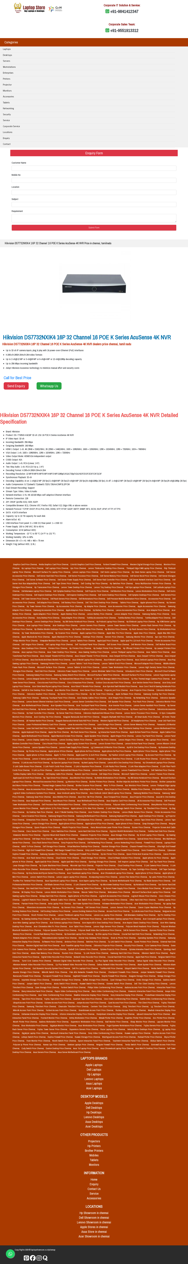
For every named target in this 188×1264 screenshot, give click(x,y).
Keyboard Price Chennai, (118, 709)
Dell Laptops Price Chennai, (57, 568)
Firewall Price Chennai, (153, 842)
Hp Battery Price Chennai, (104, 610)
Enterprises (8, 73)
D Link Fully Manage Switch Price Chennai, (112, 678)
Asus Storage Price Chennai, (123, 835)
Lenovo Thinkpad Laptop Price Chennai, (128, 652)
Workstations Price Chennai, (52, 869)
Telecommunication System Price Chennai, (60, 938)
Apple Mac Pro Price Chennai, (120, 633)
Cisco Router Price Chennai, (54, 743)
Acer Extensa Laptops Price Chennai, (65, 922)
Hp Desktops (94, 1112)
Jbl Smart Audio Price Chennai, (148, 717)
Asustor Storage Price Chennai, (27, 972)
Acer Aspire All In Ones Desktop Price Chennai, (102, 922)
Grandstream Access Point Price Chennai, (96, 1010)
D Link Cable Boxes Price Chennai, (27, 766)
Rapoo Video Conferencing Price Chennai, (72, 991)
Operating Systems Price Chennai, (152, 938)
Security (7, 115)
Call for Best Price (17, 377)
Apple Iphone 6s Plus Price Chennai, (117, 751)
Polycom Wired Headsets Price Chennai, (143, 926)
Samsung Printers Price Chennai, (54, 663)
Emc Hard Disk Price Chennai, (38, 888)
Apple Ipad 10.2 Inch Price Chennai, (27, 778)
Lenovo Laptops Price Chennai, (86, 572)
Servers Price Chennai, (115, 637)
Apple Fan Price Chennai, (59, 732)
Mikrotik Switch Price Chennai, (55, 972)
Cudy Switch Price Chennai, (33, 1048)
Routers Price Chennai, (72, 953)
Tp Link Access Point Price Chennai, (146, 911)
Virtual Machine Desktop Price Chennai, (83, 846)
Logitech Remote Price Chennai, (36, 899)
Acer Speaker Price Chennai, (63, 705)
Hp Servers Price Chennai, (72, 907)
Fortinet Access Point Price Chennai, (62, 1010)
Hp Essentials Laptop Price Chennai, (79, 934)
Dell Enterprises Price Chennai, (90, 819)
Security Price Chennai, (134, 945)
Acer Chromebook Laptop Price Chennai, (117, 873)
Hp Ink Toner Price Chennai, (102, 694)
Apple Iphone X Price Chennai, (128, 823)
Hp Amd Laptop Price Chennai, (94, 762)
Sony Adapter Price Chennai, (74, 617)
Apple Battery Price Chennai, (73, 614)
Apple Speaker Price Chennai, (96, 736)
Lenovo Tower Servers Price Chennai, (123, 625)
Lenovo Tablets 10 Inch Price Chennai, (84, 667)
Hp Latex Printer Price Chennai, (162, 877)
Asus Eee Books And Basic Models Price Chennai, (51, 659)
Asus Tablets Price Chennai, (158, 652)
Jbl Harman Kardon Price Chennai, (40, 720)
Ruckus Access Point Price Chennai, (131, 1010)
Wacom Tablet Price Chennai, (94, 892)
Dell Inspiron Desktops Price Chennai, (49, 595)
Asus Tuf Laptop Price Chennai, (86, 1048)
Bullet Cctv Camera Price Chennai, (52, 949)
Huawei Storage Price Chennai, (88, 1037)
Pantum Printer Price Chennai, (34, 903)
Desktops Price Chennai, (93, 637)
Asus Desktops (94, 1122)
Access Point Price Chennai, (118, 911)
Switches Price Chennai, (96, 941)
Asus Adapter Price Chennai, (92, 789)
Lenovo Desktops (94, 1117)
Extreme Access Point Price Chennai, (60, 1002)
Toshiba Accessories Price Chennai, (102, 617)
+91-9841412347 (124, 11)
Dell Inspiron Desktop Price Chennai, (82, 595)
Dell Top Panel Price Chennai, (162, 861)
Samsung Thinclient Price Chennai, (42, 1006)
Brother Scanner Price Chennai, (89, 785)
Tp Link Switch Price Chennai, (120, 941)
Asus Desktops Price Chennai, (34, 648)
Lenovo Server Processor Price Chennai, (141, 713)
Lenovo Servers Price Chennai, (93, 625)
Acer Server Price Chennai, (91, 690)
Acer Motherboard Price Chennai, (36, 705)
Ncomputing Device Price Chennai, (103, 877)
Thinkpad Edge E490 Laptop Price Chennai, (144, 568)
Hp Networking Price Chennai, (146, 697)
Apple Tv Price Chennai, (64, 755)
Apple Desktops (94, 1103)
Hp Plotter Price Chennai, (36, 751)
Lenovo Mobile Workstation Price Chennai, (62, 892)
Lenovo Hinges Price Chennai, (132, 739)
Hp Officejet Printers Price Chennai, (138, 648)
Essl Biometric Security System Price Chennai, (52, 968)
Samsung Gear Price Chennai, (39, 797)
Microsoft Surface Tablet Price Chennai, (103, 675)
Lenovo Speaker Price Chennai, (45, 747)
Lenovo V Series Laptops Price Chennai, (49, 758)
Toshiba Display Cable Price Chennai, (29, 774)
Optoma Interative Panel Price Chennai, (145, 949)
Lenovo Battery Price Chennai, (100, 614)
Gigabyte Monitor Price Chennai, (63, 1025)
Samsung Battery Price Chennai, (156, 614)
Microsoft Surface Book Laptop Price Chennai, (151, 892)
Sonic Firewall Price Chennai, (153, 850)
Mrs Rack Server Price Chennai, (84, 732)
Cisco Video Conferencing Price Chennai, (121, 999)
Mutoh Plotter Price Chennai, (25, 1021)
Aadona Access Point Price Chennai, (140, 987)
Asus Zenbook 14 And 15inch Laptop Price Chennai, (111, 793)
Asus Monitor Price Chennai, (81, 778)
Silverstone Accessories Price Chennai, (43, 907)
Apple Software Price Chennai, (129, 694)
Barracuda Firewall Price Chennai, (27, 976)
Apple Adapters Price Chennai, (46, 614)
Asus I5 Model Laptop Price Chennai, (119, 659)
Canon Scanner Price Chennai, (34, 816)
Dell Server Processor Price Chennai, (83, 576)
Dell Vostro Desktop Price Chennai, (112, 595)
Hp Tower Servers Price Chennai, (41, 606)
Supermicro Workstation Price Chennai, (87, 1021)
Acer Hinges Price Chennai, (120, 697)
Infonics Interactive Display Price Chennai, (77, 1014)
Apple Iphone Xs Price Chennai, (156, 858)
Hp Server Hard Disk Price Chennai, (53, 709)
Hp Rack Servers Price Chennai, (142, 629)
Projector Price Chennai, (106, 865)
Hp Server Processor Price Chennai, (73, 694)
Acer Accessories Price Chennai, (122, 606)
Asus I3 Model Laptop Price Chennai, (87, 659)
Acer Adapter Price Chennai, (159, 610)
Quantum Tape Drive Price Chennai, (88, 999)
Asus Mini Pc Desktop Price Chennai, (150, 1048)
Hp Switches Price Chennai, (122, 583)
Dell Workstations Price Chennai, (92, 598)
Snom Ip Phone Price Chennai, (124, 938)
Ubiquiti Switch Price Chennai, (137, 968)
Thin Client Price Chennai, (149, 1002)
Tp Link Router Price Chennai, (96, 953)
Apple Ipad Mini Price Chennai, (74, 861)
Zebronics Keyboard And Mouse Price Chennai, (103, 713)
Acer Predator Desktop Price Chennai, (104, 812)
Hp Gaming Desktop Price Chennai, (36, 919)
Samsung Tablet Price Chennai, (89, 888)
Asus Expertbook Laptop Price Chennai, (61, 880)
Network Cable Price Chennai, (64, 899)
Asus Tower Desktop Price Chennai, (62, 652)
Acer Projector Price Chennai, (142, 690)
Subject (15, 199)
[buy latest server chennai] (45, 1258)
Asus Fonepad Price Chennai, (116, 797)
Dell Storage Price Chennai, (54, 846)
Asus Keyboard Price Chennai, (39, 800)
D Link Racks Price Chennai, (115, 766)
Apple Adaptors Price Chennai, (79, 610)
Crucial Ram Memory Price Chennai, (48, 934)
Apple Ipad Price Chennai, (108, 640)
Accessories (8, 97)
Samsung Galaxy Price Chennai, (39, 675)
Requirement (17, 211)
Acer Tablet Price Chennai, (80, 926)
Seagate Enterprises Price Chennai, (92, 838)
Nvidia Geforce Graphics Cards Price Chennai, (88, 709)
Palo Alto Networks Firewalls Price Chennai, (88, 972)
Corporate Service (11, 126)
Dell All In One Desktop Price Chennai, (38, 690)
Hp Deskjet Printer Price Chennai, (107, 648)
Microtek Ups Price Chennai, (82, 865)
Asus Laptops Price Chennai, (34, 652)
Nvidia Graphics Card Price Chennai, (54, 564)
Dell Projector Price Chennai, (97, 591)
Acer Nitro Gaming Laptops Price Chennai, (31, 922)
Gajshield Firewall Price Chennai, (87, 976)
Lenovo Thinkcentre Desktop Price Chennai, (106, 568)
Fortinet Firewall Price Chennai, (116, 564)
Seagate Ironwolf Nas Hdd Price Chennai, (74, 728)
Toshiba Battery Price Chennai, (131, 617)
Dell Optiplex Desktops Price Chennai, (144, 595)
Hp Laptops (94, 1074)
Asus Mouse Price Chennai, (64, 800)
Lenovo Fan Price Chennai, (105, 739)
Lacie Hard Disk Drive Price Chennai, (93, 831)
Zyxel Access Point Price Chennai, (122, 1002)
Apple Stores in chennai (94, 1227)
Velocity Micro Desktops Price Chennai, (144, 1029)
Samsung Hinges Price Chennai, (61, 816)
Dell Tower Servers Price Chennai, (35, 598)
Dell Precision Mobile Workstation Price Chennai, (127, 598)
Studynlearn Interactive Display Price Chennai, (115, 1014)
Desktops (7, 55)
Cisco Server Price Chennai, (38, 831)
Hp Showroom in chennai (94, 1213)
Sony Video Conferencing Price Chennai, (106, 1033)
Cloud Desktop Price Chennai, (130, 865)
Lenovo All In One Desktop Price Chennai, (125, 762)
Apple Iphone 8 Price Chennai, (71, 823)
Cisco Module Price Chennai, (149, 888)
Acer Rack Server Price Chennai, (40, 858)
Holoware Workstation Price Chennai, (117, 903)
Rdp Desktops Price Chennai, (105, 728)
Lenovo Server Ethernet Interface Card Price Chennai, (48, 701)
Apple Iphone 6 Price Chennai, (61, 751)
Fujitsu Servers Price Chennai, (156, 1025)
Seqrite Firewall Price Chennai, (115, 976)
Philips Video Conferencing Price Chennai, (106, 987)
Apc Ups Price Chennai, (165, 637)
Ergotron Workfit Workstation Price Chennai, (128, 831)
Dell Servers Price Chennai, (97, 907)
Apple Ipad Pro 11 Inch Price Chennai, (92, 755)
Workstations (9, 67)
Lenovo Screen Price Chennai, (111, 743)
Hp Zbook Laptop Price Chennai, (65, 919)
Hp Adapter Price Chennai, (95, 606)
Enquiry (6, 138)
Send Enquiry (16, 386)
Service (6, 120)
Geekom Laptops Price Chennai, (81, 1044)
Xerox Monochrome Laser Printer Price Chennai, (111, 827)
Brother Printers (94, 1151)
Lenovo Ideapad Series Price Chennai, (42, 678)
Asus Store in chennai (94, 1232)
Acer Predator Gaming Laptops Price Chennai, (123, 919)
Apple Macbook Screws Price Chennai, (67, 736)
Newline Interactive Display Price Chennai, (91, 995)
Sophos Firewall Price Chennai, (61, 1037)
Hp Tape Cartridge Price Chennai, (143, 869)
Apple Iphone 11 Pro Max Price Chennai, (88, 808)
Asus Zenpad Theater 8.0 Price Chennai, (57, 656)
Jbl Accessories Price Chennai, (150, 800)
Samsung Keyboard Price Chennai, (123, 816)
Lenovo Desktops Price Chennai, (48, 621)
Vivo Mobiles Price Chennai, (163, 789)
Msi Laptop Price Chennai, (65, 838)
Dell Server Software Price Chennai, (41, 579)
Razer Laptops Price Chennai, (113, 1029)
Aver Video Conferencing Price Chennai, (55, 995)
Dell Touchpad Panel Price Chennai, (90, 644)
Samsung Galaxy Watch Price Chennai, (70, 675)
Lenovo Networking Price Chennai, (128, 842)
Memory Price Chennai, (22, 934)
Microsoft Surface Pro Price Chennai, (137, 675)
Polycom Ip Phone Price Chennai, (27, 1044)
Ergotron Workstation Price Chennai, (80, 869)
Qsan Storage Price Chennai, (47, 987)
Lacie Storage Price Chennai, (109, 724)
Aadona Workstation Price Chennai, (54, 1021)
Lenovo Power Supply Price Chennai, (74, 747)
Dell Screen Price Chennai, (118, 644)
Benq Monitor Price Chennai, (163, 804)
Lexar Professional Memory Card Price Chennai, (46, 724)
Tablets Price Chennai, (129, 602)
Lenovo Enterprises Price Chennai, (118, 819)
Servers (6, 61)
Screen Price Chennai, (141, 827)
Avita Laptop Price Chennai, (60, 903)
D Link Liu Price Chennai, (42, 770)
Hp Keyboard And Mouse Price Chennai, (76, 678)
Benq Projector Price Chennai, (117, 789)
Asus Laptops (94, 1083)
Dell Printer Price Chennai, (91, 919)
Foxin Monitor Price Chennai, (39, 1040)
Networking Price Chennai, (164, 934)
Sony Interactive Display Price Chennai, (127, 995)
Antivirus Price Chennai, (75, 941)
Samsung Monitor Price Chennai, (140, 637)
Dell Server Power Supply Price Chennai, (75, 579)
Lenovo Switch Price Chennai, (42, 877)
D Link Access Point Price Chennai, (35, 762)
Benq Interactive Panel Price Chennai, (38, 991)
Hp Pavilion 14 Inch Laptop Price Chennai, (126, 755)
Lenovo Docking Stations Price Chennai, (88, 911)
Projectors (94, 1141)
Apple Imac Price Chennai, (145, 633)
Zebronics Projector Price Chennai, (108, 945)
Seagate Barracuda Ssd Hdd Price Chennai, (81, 717)
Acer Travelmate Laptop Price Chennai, (83, 873)
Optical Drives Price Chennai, (149, 838)
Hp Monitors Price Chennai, (116, 629)
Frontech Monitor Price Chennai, (54, 1018)
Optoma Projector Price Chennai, (114, 949)
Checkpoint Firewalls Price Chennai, (124, 972)
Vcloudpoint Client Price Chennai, (139, 671)
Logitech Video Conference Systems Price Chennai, (34, 793)
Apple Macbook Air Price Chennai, (36, 637)
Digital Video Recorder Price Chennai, (57, 957)
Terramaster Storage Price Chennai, (66, 979)
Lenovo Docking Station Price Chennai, (76, 739)
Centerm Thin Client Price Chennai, (106, 1006)
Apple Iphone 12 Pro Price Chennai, (83, 896)
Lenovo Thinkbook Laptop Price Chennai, (75, 915)
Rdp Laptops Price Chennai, (158, 739)
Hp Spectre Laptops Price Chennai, (65, 762)
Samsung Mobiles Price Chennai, (147, 793)
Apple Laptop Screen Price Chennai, (82, 743)
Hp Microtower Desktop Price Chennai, (116, 884)
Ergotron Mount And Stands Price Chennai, (61, 835)
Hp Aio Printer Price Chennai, (113, 854)
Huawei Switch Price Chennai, (93, 983)
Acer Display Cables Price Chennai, (92, 697)
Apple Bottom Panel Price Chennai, (144, 732)
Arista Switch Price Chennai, (66, 983)
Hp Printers (94, 1146)
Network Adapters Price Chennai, (27, 938)
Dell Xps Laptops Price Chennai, (138, 587)
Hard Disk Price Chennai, (45, 671)
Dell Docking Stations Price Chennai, (56, 911)
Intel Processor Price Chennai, (115, 899)
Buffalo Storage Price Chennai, (96, 979)
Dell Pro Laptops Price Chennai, (85, 968)
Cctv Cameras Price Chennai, (157, 945)
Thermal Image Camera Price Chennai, (58, 785)
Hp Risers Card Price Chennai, (143, 709)
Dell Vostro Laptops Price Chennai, (116, 572)
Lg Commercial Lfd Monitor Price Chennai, (108, 747)
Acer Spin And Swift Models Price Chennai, (120, 686)
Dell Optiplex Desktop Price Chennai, (68, 591)
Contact (7, 144)
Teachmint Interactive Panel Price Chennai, (131, 1040)
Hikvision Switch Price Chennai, (155, 953)
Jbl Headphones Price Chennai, (144, 720)
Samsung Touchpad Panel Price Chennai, (58, 697)
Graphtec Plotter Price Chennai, (138, 1018)
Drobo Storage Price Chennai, (149, 979)
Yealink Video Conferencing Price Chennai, (157, 999)
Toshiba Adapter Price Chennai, (158, 617)
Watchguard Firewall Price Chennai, (84, 854)
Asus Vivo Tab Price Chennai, (90, 797)
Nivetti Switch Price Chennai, (64, 1040)
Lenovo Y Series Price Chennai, (162, 774)
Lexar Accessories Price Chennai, (82, 724)
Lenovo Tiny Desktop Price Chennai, (109, 587)
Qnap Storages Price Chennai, (155, 823)
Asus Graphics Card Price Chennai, (121, 800)
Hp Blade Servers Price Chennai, (157, 880)
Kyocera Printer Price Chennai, (162, 930)
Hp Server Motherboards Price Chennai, (126, 880)
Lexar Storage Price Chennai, (25, 865)
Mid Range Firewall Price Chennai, (69, 850)
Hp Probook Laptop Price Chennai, (110, 621)
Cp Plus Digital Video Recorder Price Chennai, (115, 960)
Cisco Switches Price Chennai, (64, 831)
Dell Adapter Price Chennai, (48, 602)
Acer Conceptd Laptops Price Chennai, (159, 919)
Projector (7, 85)
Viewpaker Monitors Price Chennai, (54, 640)
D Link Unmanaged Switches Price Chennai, (115, 758)
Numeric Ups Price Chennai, (86, 774)
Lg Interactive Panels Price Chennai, (113, 732)
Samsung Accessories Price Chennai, (49, 610)
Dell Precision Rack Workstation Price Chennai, (61, 804)
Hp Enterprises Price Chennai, (62, 819)
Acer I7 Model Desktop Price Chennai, (71, 812)
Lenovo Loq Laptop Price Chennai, (108, 915)
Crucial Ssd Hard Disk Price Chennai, (137, 934)
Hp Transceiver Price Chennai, (47, 587)
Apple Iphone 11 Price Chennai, (39, 755)
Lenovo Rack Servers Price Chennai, (156, 625)
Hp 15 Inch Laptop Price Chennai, (151, 835)
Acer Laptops (94, 1088)
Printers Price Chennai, (58, 648)
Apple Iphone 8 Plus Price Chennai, (100, 823)
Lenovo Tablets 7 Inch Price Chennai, (85, 663)
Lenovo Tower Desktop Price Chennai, (77, 587)
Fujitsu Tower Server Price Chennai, (52, 1029)
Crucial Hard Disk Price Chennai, (121, 957)
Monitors (7, 91)
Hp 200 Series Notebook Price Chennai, (79, 621)
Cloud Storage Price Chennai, (94, 858)
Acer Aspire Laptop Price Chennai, (93, 880)
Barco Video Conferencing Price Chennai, (109, 991)
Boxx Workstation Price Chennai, (35, 1025)
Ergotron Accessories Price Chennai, (112, 869)
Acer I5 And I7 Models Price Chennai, (86, 686)
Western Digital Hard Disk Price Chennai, (43, 945)
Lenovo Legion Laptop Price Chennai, (72, 877)
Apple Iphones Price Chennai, (153, 602)
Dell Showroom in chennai (94, 1217)
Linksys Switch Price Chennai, (33, 1037)
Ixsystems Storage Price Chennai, (36, 979)
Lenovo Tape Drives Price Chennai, (149, 819)
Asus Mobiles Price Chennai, (65, 797)
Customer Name (19, 162)
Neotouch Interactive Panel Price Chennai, (69, 1033)
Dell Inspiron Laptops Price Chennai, (133, 861)
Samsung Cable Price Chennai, (26, 697)
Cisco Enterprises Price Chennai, (80, 682)
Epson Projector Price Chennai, (48, 827)
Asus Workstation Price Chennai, (91, 1025)
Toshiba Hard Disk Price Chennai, (161, 831)
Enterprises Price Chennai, (37, 819)
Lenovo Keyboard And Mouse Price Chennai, (72, 770)
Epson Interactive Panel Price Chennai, (94, 1040)
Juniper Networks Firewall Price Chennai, (158, 972)
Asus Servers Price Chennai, (45, 1052)
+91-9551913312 (124, 30)
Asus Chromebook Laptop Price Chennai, (117, 1048)
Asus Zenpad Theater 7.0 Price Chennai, (91, 656)
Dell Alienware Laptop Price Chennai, (37, 591)
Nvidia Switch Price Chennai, (163, 968)
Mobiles (94, 1155)
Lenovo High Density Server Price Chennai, (157, 667)
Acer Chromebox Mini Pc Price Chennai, (51, 926)
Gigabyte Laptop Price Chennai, (35, 1033)
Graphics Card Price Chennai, (25, 564)
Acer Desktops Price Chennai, (66, 625)
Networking (8, 109)
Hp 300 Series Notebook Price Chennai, (144, 778)
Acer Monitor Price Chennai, (67, 690)
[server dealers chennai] (26, 1258)
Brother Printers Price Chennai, (102, 781)
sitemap (52, 1249)
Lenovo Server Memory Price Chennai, (140, 724)
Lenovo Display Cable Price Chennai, (42, 739)
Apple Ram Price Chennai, (146, 957)
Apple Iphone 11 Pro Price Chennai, (55, 808)
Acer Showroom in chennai (94, 1236)
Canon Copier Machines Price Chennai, (155, 907)
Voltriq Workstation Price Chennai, (83, 1018)
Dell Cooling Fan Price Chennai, (95, 583)
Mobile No (16, 174)
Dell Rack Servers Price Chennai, (64, 598)
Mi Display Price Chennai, (32, 892)
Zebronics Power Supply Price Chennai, (73, 671)
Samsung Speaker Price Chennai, (54, 854)
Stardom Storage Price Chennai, (115, 846)
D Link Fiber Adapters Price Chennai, (144, 766)
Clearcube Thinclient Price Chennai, (74, 1006)
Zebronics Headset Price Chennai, (41, 694)
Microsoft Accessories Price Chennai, (48, 781)
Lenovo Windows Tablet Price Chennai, (108, 671)
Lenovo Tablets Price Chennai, (83, 640)
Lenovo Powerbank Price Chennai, (135, 770)
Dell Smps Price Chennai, (109, 774)
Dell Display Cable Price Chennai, (60, 774)
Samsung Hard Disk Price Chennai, (125, 953)
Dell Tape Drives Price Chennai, (66, 583)
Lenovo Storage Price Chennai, (45, 823)
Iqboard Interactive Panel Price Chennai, (154, 1014)
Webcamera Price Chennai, (119, 892)
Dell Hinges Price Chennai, (33, 644)
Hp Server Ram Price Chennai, (69, 713)
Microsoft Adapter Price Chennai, (148, 663)
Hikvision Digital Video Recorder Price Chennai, (73, 960)
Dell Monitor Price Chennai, (143, 644)
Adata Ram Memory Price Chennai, (46, 953)
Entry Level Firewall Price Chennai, (99, 850)
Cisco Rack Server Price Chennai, (46, 842)
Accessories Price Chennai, (159, 598)
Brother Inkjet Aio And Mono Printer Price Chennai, (137, 781)
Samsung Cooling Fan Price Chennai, (159, 694)
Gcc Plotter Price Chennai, (164, 1018)
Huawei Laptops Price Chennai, (138, 1033)
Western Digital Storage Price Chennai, (146, 564)
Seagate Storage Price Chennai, (142, 976)
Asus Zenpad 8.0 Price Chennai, (122, 656)
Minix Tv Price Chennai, (114, 785)
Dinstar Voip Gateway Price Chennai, (94, 938)
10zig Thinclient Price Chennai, (136, 1006)
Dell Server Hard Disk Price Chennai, (52, 576)
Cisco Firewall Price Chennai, (127, 850)
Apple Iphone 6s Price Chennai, (88, 751)
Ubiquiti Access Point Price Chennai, (28, 1002)
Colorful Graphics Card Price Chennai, (86, 564)
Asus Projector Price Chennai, (142, 797)
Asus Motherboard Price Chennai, (91, 800)
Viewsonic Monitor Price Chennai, (27, 835)
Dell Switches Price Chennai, (163, 770)
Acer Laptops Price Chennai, (39, 625)
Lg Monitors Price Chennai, (77, 781)
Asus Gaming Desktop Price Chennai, (94, 652)
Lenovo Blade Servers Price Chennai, (137, 812)
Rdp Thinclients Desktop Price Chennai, (136, 728)
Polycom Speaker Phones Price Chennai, (60, 930)
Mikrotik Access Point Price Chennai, (29, 1010)
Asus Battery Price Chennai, (66, 789)
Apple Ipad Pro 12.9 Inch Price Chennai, (137, 640)
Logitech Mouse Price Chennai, (144, 896)
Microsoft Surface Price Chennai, (51, 667)
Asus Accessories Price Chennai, (40, 789)
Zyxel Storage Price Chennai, (122, 979)
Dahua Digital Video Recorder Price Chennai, (156, 960)
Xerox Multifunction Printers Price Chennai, (153, 583)
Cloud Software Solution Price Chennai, (124, 858)
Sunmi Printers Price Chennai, (146, 941)
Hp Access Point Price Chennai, (158, 755)
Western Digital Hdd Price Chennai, (115, 720)
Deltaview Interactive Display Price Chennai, (40, 1014)
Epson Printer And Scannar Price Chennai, (144, 854)
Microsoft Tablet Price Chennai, (135, 774)
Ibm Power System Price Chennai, (87, 903)
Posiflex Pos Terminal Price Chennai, (28, 880)
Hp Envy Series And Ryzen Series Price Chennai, (46, 873)
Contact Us (94, 1189)
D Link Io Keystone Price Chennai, (88, 766)
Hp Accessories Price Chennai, (69, 606)
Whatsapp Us (49, 386)
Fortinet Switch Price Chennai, (74, 987)
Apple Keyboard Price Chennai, (34, 732)
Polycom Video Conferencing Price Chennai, (131, 804)
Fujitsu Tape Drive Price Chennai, (58, 999)
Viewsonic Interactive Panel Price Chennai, (146, 991)
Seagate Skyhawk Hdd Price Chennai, (117, 717)
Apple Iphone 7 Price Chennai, (145, 751)
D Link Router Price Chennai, (146, 758)
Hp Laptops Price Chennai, (33, 568)
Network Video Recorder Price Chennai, (90, 957)
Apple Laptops (94, 1065)
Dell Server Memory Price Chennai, (114, 576)
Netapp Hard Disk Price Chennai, (53, 896)
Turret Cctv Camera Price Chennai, (37, 960)
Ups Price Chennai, (78, 568)
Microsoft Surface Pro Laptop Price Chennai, (52, 572)
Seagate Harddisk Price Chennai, (122, 838)
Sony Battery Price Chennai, (48, 617)
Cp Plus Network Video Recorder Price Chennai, (76, 964)
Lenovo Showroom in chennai (94, 1222)
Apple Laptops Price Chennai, (92, 633)
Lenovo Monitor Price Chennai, (26, 808)
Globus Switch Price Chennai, (162, 1040)
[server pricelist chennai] (39, 1258)
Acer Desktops (94, 1126)
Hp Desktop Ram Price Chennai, (40, 812)
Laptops (7, 49)
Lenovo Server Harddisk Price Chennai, (150, 705)
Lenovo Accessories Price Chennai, (130, 610)
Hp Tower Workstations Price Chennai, (38, 633)
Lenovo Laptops (94, 1079)
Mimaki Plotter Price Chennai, (111, 1018)
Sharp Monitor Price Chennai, (143, 1021)
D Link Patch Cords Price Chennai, (58, 766)
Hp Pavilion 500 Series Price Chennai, (88, 629)
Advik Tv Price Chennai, (31, 846)
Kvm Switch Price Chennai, (89, 899)
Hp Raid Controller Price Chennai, (41, 713)
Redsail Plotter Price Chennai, (150, 1037)
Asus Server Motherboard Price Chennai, (74, 1052)
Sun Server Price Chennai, (63, 888)
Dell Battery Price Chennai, (72, 602)
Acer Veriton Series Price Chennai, (147, 682)
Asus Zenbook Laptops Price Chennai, (151, 659)
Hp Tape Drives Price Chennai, (55, 778)
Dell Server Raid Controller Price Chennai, (110, 579)
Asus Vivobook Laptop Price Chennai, (73, 793)
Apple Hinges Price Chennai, (123, 736)
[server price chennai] (33, 1258)
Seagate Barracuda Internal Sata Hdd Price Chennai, (77, 720)
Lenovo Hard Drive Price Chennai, (106, 770)
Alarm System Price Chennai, (150, 964)
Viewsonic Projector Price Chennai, (95, 835)
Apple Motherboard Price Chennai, (35, 736)
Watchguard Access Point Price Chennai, (119, 1037)
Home (94, 1179)
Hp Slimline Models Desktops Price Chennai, (52, 629)
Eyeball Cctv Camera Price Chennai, (83, 949)
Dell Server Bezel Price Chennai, (144, 576)
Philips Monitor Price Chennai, (26, 640)
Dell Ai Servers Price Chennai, (135, 930)
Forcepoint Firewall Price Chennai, (57, 976)
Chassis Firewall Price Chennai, (143, 846)
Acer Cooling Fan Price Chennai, (48, 717)
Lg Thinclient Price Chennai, (163, 1006)
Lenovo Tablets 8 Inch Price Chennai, (117, 663)
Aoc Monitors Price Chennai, (137, 785)
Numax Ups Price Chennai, (54, 1044)
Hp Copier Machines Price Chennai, (54, 865)
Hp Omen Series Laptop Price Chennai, (148, 572)
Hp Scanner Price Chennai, (67, 633)
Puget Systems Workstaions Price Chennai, (125, 1025)
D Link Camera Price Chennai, (156, 865)
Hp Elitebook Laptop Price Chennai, (141, 621)
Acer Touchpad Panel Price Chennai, (92, 705)
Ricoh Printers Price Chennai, (44, 915)
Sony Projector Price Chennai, (73, 842)
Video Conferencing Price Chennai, (97, 804)
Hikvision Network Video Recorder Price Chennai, (33, 964)
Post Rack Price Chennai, (144, 701)
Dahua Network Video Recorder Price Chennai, (116, 964)
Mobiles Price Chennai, (141, 789)
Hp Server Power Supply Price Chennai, (119, 888)
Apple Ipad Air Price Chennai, (47, 861)
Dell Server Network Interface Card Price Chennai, (150, 579)
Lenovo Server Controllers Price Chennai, (89, 701)
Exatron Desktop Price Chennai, (59, 1048)
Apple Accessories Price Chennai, (152, 606)
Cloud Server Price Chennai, (68, 858)
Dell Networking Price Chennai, (100, 842)
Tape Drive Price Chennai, (32, 999)
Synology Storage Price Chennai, (103, 861)
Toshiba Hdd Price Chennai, (112, 968)
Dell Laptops (94, 1069)
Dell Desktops (94, 1108)
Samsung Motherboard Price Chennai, (92, 816)
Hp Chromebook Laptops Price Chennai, (159, 762)
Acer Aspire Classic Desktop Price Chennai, (141, 922)
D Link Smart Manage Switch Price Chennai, (124, 808)
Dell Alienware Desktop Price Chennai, (140, 915)
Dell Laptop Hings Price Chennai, (60, 644)
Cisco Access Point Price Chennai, (51, 682)
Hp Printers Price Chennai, (80, 648)
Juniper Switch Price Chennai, (40, 983)
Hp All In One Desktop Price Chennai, (142, 747)
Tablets (6, 103)
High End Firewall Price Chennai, (40, 850)
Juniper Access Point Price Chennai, (92, 1002)
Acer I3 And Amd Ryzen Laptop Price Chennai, (51, 686)
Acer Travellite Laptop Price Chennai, (76, 945)
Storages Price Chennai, (23, 671)
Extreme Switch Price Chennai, (120, 983)
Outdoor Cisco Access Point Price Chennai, (113, 682)
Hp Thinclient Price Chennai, (156, 808)
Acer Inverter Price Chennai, (120, 705)
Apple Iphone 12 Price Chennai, (148, 873)
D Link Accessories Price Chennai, (81, 758)
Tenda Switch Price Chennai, (137, 1044)
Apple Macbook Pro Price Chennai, (67, 637)
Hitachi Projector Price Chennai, (75, 827)
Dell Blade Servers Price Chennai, (59, 884)
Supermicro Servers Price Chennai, (84, 1029)
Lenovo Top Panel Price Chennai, (149, 736)
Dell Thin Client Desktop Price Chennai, (102, 602)
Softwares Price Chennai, (52, 941)
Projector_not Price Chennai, (116, 690)
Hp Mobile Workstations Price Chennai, (110, 778)
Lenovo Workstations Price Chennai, (151, 591)
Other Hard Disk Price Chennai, (143, 899)
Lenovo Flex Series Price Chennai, (133, 877)
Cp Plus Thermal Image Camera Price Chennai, (151, 678)
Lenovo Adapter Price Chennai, (127, 614)
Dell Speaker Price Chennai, (120, 701)
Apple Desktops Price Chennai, (151, 816)
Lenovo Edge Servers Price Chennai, (109, 926)
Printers (6, 79)
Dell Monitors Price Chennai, (122, 591)
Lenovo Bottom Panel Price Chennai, (140, 743)
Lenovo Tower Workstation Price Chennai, (119, 667)
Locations (7, 132)
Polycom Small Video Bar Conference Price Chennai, (100, 930)
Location (15, 186)
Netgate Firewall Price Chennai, (110, 1044)
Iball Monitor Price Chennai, (117, 1021)
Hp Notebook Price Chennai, (145, 884)
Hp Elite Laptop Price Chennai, (107, 934)
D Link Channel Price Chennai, (86, 884)
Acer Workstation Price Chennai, (148, 903)
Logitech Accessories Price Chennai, (114, 896)
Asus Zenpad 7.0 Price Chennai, (150, 656)
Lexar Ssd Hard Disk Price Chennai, (41, 728)
